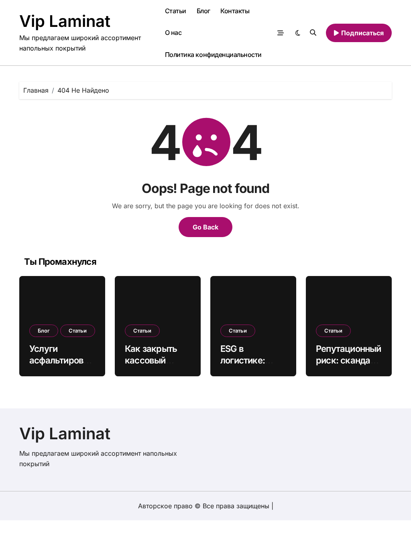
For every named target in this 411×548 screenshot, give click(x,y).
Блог (203, 11)
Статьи (175, 11)
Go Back (205, 227)
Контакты (234, 11)
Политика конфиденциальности (213, 55)
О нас (173, 32)
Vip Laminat (64, 21)
